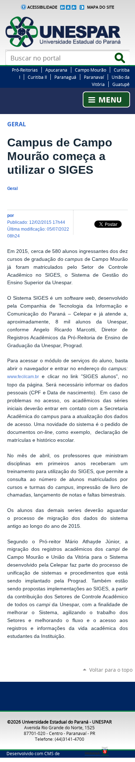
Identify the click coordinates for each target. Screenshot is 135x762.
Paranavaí (94, 77)
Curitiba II (37, 77)
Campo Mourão (90, 70)
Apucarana (56, 70)
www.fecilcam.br (23, 376)
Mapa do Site (100, 7)
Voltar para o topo (110, 669)
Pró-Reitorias (25, 70)
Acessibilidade (42, 7)
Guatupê (121, 84)
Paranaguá (65, 77)
